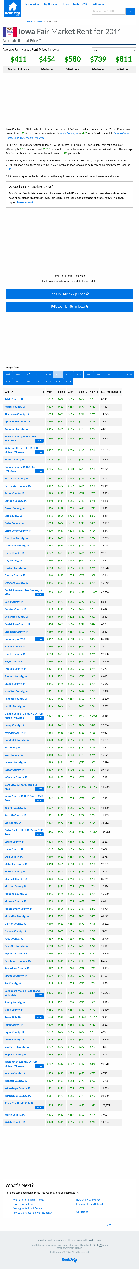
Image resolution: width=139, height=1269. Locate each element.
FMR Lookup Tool (61, 1240)
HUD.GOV (97, 1245)
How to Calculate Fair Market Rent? (32, 1213)
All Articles (82, 1212)
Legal (90, 1240)
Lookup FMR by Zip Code (68, 294)
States (39, 22)
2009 (38, 374)
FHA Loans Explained (23, 1204)
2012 (68, 374)
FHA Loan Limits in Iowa (68, 306)
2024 (58, 381)
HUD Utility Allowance (88, 1200)
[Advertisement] (69, 100)
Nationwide (32, 4)
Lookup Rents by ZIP (75, 4)
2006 (7, 374)
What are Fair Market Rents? (28, 1200)
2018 (129, 374)
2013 (78, 374)
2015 (98, 374)
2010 (48, 374)
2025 (68, 381)
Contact (98, 1240)
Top (111, 1225)
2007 (17, 374)
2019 (7, 381)
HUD (8, 169)
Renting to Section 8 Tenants (28, 1208)
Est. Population (110, 391)
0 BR (49, 391)
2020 (17, 381)
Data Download (78, 1240)
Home (29, 22)
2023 (48, 381)
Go (130, 11)
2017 (119, 374)
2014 (88, 374)
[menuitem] (32, 4)
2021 (27, 381)
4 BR (92, 391)
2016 (108, 374)
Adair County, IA (69, 133)
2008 (27, 374)
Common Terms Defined (89, 1204)
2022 (38, 381)
